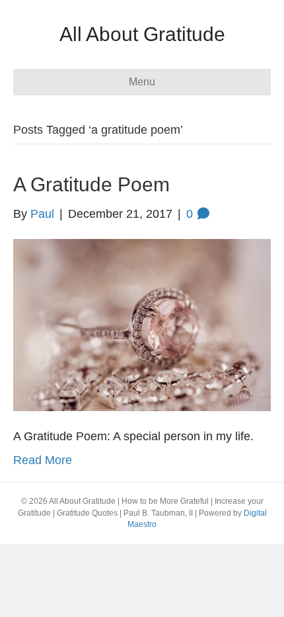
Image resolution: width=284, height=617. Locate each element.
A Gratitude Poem (91, 184)
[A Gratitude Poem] (142, 324)
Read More (42, 460)
